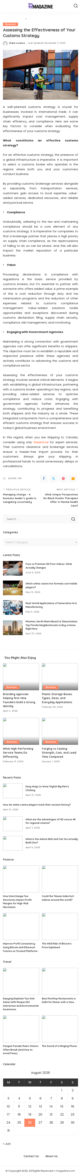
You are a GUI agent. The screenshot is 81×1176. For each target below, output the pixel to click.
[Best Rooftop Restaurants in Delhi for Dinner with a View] (60, 981)
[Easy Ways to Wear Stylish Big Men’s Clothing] (13, 790)
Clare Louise (17, 43)
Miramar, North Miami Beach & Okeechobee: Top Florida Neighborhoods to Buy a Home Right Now (52, 625)
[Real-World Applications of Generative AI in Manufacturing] (13, 607)
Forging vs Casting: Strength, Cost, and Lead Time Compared (59, 752)
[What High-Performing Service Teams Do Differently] (21, 731)
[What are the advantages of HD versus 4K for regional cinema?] (13, 823)
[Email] (73, 478)
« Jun (7, 1143)
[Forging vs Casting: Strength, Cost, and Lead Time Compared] (60, 731)
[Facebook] (44, 478)
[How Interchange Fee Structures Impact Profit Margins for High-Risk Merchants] (21, 878)
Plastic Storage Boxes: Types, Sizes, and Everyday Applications (57, 698)
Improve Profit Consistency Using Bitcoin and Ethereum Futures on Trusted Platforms (20, 947)
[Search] (75, 6)
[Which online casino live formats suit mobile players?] (13, 588)
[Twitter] (53, 478)
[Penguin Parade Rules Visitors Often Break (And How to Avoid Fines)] (21, 1028)
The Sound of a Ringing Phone (59, 1046)
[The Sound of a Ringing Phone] (60, 1028)
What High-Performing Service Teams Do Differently (18, 752)
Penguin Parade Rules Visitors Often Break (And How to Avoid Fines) (21, 1050)
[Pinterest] (63, 478)
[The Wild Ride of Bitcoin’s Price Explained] (60, 926)
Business (10, 24)
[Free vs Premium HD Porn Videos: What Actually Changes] (13, 568)
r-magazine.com (64, 1170)
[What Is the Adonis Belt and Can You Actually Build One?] (13, 843)
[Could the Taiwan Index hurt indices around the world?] (60, 878)
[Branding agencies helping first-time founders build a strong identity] (21, 676)
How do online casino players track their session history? (37, 804)
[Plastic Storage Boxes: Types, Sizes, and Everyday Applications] (60, 676)
